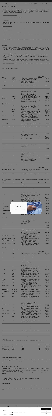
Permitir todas (46, 409)
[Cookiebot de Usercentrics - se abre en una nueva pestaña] (4, 414)
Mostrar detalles (11, 414)
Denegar (46, 413)
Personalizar (45, 411)
